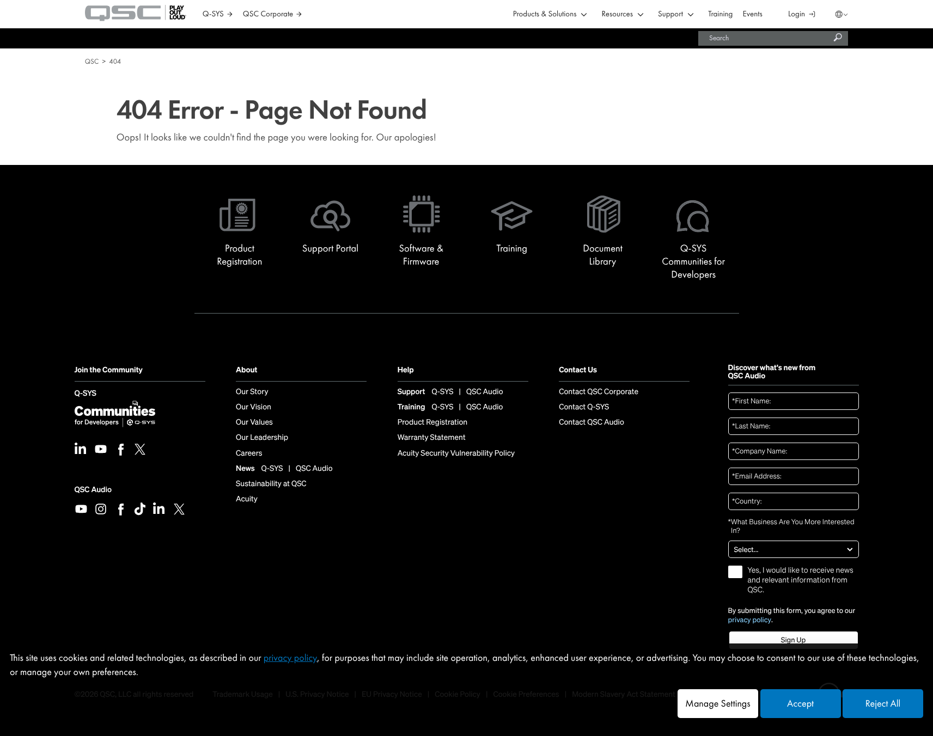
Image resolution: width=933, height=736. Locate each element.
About (246, 370)
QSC (92, 61)
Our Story (252, 392)
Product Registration (433, 422)
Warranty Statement (432, 438)
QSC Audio (93, 489)
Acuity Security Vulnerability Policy (456, 453)
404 (115, 61)
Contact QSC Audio (591, 422)
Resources (617, 14)
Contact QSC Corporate (598, 392)
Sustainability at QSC (271, 484)
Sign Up (793, 640)
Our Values (254, 422)
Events (753, 14)
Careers (249, 453)
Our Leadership (262, 438)
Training (720, 14)
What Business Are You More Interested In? (791, 527)
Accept (800, 703)
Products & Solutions (545, 14)
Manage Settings (717, 703)
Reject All (882, 703)
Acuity (247, 499)
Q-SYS (85, 394)
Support (670, 14)
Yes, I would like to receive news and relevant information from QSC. (800, 580)
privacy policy (750, 620)
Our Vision (253, 407)
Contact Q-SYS (584, 407)
